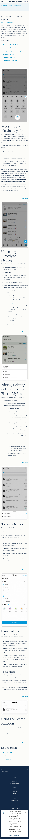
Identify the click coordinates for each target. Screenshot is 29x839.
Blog (14, 793)
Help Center (15, 781)
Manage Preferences (14, 835)
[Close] (25, 812)
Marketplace (14, 800)
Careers (14, 796)
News (14, 798)
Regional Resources (14, 783)
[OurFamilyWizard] (14, 1)
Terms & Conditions (14, 808)
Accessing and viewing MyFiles (11, 44)
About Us (14, 791)
